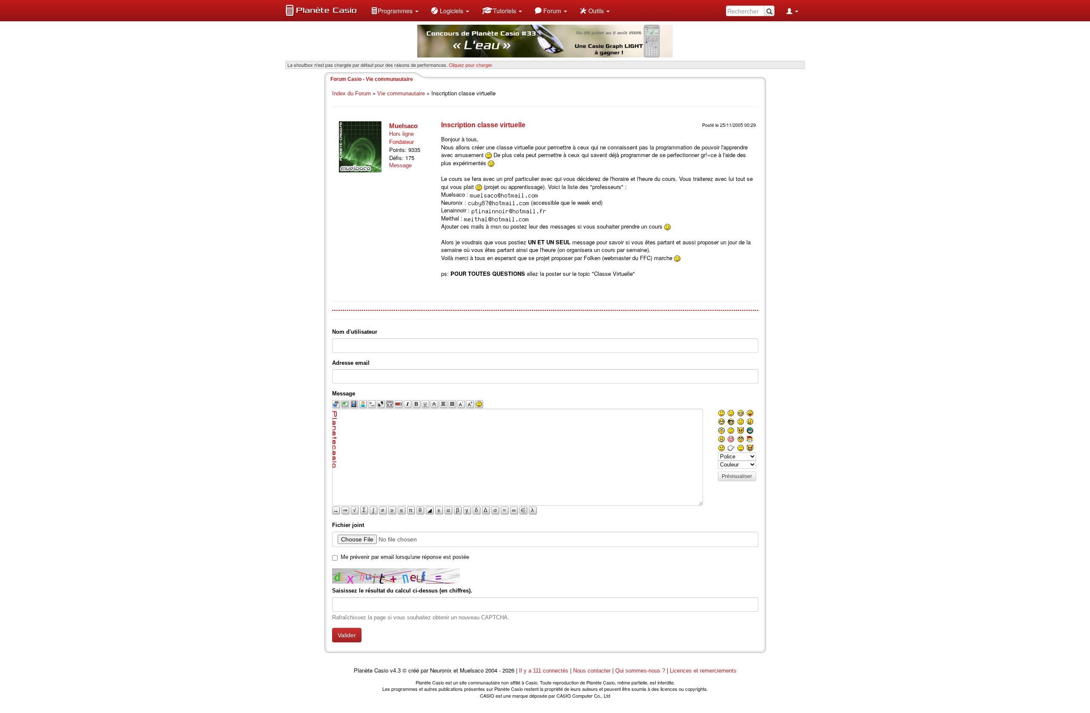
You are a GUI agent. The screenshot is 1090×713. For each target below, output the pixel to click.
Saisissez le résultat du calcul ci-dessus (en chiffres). (402, 590)
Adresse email (351, 363)
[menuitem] (394, 10)
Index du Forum (351, 93)
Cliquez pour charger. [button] (471, 64)
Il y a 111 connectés (544, 670)
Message (400, 165)
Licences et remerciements (703, 670)
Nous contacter (592, 670)
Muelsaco (403, 125)
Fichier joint (348, 525)
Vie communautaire (401, 93)
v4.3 (395, 670)
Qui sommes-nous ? (640, 670)
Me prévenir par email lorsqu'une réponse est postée (405, 557)
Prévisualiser (737, 476)
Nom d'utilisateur (354, 332)
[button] (394, 10)
